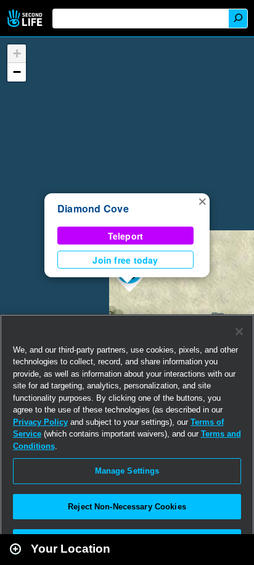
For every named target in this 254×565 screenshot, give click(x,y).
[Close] (239, 331)
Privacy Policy (40, 422)
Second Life (26, 18)
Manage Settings (127, 470)
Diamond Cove (93, 208)
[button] (202, 200)
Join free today (125, 260)
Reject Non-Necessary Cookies (127, 506)
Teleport (126, 236)
